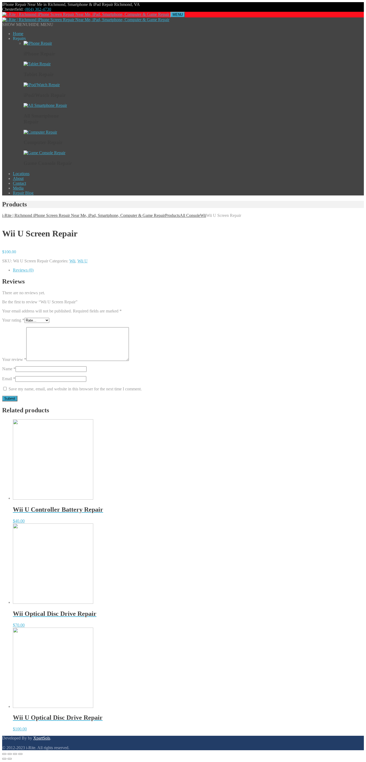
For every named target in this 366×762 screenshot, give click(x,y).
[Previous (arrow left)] (4, 759)
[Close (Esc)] (4, 754)
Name (9, 369)
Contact (19, 183)
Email (8, 378)
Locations (21, 173)
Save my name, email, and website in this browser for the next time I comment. (75, 389)
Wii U (82, 261)
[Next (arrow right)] (10, 759)
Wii (72, 261)
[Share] (10, 754)
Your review (14, 359)
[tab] (188, 270)
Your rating (13, 320)
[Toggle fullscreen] (15, 754)
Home (18, 33)
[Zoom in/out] (20, 754)
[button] (27, 24)
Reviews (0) (23, 270)
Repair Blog (23, 193)
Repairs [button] (19, 38)
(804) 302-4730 (38, 9)
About (18, 178)
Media (18, 188)
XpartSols (41, 738)
